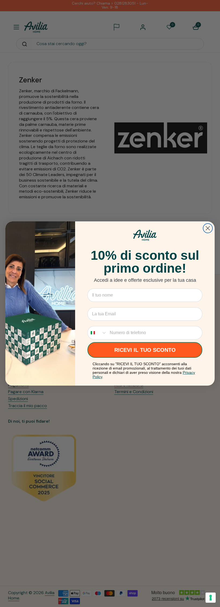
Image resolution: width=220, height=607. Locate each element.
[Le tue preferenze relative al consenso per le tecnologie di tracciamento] (211, 598)
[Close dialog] (207, 228)
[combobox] (97, 332)
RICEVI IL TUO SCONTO (145, 350)
